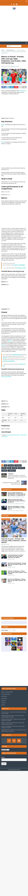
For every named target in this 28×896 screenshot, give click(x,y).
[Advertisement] (14, 26)
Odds (9, 468)
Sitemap (3, 704)
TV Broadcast (11, 470)
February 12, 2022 (12, 510)
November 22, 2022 (6, 66)
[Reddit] (16, 4)
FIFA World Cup (22, 90)
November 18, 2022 (21, 268)
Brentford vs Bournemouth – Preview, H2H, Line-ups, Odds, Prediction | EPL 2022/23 (17, 564)
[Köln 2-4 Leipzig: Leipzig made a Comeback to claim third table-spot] (8, 648)
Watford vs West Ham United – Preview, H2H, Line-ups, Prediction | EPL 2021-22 (16, 501)
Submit (3, 763)
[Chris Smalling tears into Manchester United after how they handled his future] (20, 639)
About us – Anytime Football (7, 692)
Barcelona (10, 340)
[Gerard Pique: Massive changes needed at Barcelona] (8, 639)
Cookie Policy (4, 698)
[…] (24, 551)
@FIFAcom (5, 358)
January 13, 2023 (5, 544)
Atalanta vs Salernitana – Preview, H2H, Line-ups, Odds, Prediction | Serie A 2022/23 (17, 572)
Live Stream (18, 465)
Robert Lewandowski (6, 376)
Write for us (3, 700)
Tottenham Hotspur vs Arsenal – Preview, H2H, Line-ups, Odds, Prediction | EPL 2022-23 (16, 556)
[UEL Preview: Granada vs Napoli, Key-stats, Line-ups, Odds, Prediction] (14, 644)
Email (3, 757)
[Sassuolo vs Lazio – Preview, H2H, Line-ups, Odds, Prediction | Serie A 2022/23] (14, 527)
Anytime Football (15, 66)
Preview (4, 470)
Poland (3, 142)
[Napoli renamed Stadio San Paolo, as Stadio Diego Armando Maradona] (14, 639)
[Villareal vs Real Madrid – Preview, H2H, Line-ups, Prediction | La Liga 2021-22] (4, 508)
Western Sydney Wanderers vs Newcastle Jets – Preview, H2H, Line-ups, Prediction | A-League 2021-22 (17, 494)
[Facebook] (11, 4)
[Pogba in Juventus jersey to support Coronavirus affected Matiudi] (14, 648)
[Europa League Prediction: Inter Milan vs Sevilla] (20, 644)
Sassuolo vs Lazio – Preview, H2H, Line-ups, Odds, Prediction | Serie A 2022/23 (13, 540)
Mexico (3, 124)
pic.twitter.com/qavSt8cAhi (9, 361)
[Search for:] (14, 46)
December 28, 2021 (12, 503)
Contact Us (3, 702)
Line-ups (11, 465)
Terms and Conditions (5, 694)
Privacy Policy (4, 696)
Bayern (3, 345)
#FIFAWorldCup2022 (16, 354)
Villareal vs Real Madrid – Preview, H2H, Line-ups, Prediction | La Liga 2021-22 (16, 508)
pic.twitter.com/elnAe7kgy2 (19, 265)
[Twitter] (14, 4)
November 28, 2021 (12, 496)
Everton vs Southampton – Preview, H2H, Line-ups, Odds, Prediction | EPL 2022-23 (17, 580)
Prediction (21, 468)
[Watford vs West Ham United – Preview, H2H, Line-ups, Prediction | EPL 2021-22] (4, 501)
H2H (6, 465)
